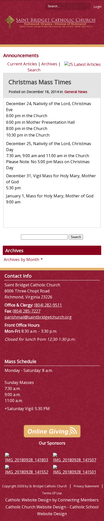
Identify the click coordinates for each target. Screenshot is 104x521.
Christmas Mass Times (40, 82)
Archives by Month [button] (22, 259)
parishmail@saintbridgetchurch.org (38, 317)
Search (87, 6)
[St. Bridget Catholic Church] (52, 21)
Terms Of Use (52, 493)
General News (75, 91)
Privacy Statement (86, 486)
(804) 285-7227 (26, 311)
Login (97, 7)
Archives (49, 64)
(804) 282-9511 (48, 305)
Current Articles (22, 64)
